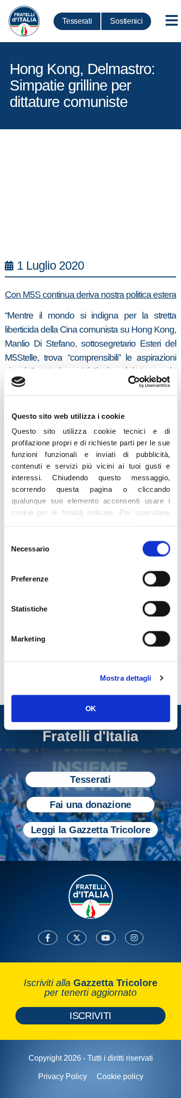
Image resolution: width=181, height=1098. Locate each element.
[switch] (156, 578)
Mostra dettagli (126, 678)
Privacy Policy (62, 1076)
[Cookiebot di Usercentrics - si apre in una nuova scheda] (129, 382)
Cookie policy (120, 1076)
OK (90, 708)
